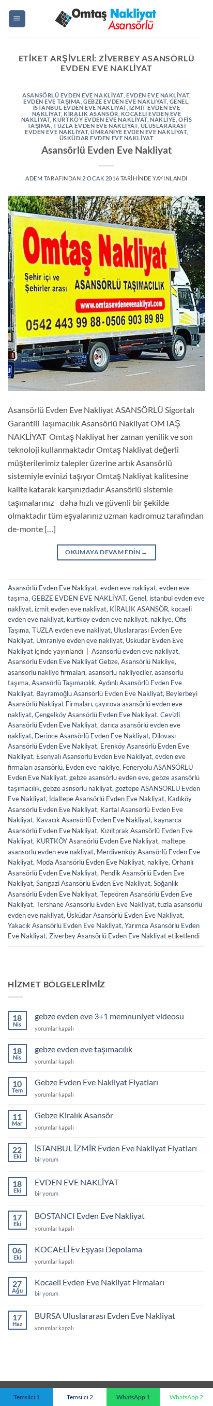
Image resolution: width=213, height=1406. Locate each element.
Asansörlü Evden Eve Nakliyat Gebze (63, 661)
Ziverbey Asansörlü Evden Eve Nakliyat (107, 936)
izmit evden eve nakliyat (70, 609)
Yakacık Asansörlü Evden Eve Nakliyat (64, 925)
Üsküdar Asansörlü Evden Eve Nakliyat (124, 915)
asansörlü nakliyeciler (119, 672)
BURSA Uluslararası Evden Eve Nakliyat (105, 1315)
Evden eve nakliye (92, 767)
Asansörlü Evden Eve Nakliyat (73, 95)
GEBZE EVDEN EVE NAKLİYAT (124, 101)
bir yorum (47, 1159)
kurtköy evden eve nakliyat (100, 119)
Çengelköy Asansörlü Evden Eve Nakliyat (96, 714)
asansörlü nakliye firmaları (46, 672)
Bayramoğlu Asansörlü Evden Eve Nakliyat (99, 693)
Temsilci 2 (80, 1397)
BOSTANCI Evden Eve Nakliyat (90, 1215)
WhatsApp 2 (186, 1397)
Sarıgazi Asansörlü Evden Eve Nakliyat (93, 883)
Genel (179, 101)
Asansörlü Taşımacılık (63, 683)
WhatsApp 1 (133, 1397)
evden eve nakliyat (157, 95)
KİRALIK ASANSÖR (91, 113)
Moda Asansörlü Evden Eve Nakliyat (90, 862)
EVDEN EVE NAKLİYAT (76, 1182)
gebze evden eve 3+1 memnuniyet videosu (109, 1016)
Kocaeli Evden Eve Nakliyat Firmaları (99, 1282)
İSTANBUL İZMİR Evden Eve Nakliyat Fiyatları (116, 1148)
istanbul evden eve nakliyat (80, 107)
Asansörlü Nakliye (148, 661)
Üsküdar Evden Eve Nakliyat (106, 138)
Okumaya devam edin (106, 552)
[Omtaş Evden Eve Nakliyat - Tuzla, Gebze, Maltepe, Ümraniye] (106, 18)
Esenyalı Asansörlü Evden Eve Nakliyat (94, 756)
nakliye (163, 119)
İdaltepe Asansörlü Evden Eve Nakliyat (106, 799)
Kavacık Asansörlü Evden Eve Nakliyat (93, 820)
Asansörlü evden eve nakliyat (135, 651)
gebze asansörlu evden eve (109, 777)
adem (33, 178)
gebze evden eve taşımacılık (83, 1049)
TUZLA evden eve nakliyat (95, 125)
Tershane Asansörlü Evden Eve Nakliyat (95, 904)
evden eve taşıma (52, 101)
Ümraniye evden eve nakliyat (138, 131)
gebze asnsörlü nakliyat (77, 788)
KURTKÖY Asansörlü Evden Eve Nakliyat (97, 841)
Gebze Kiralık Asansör (74, 1115)
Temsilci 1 (26, 1397)
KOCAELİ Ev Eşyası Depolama (88, 1249)
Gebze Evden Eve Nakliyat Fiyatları (96, 1082)
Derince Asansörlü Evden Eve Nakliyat (92, 736)
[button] (17, 18)
